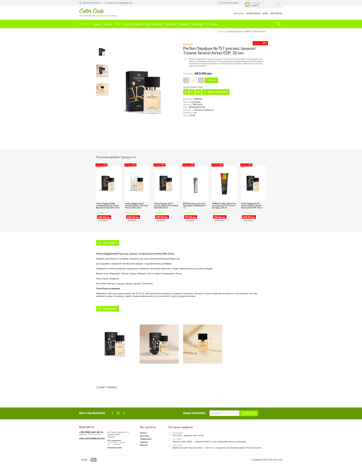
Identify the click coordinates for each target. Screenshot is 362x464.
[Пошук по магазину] (278, 24)
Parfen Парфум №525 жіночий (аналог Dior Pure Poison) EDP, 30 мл (136, 205)
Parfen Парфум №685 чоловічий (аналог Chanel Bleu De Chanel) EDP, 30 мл (108, 205)
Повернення (146, 438)
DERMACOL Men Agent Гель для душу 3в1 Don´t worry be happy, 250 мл (224, 205)
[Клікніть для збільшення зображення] (115, 344)
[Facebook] (112, 413)
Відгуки (143, 445)
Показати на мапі (114, 447)
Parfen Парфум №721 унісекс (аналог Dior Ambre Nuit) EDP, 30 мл (166, 205)
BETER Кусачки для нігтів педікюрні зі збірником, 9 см (194, 205)
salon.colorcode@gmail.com (92, 438)
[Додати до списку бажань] (192, 92)
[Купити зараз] (186, 92)
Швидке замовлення (217, 92)
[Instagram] (118, 413)
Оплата (143, 432)
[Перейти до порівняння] (198, 92)
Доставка (144, 435)
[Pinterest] (124, 413)
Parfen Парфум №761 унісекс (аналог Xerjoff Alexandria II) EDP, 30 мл (251, 205)
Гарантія (144, 442)
